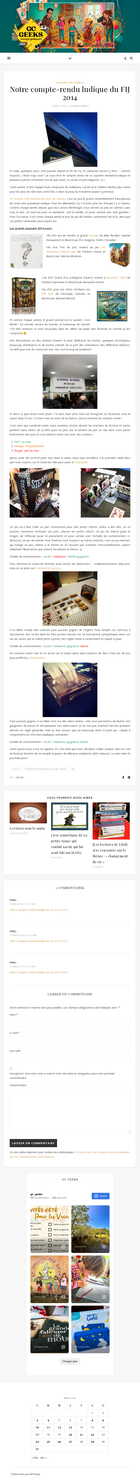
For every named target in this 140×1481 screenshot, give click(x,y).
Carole (20, 777)
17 (37, 1434)
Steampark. (81, 462)
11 (48, 1427)
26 (59, 1442)
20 (70, 1434)
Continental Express (48, 568)
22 (92, 1434)
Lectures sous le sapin (27, 828)
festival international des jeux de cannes (45, 768)
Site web (15, 1051)
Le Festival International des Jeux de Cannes (37, 198)
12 (59, 1427)
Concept (93, 235)
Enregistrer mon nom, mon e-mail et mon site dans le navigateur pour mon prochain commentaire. (62, 1076)
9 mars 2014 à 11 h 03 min (22, 904)
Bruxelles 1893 (116, 277)
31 (37, 1449)
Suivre (103, 1195)
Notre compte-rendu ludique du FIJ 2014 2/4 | (39, 909)
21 (81, 1434)
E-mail (15, 1033)
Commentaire (18, 1085)
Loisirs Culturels (70, 82)
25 (48, 1442)
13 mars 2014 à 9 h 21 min (22, 966)
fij (73, 768)
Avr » (43, 1457)
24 (37, 1442)
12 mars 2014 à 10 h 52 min (23, 935)
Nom (14, 1014)
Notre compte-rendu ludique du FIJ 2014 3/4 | (39, 941)
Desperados (37, 657)
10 (37, 1427)
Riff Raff (47, 293)
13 (70, 1427)
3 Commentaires (79, 105)
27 (70, 1442)
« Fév (35, 1457)
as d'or (15, 768)
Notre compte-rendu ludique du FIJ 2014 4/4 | (39, 972)
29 (92, 1442)
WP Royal (35, 1474)
